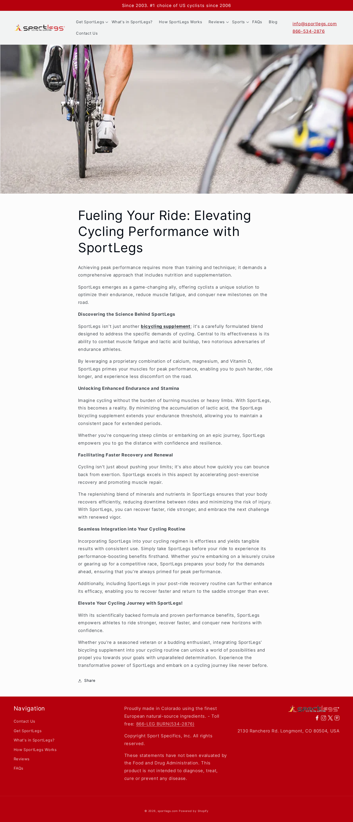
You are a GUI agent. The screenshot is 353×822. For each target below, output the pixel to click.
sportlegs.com (168, 811)
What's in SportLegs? (34, 740)
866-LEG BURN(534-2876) (165, 723)
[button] (90, 22)
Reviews (22, 759)
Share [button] (89, 680)
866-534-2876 (309, 31)
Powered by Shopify (193, 811)
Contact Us (24, 721)
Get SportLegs (28, 731)
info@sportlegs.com (315, 23)
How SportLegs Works (35, 749)
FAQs (19, 768)
